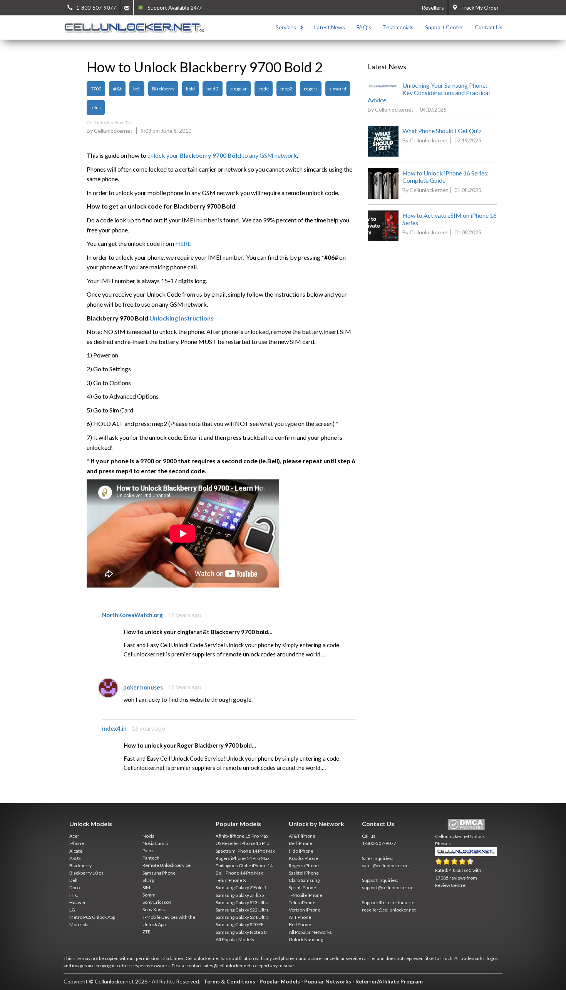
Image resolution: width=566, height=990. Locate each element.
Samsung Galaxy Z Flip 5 (240, 895)
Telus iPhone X (231, 880)
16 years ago (184, 614)
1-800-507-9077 (379, 843)
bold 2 (212, 89)
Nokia (148, 836)
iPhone (76, 843)
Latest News (329, 27)
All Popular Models (235, 939)
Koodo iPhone (303, 858)
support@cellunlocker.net (388, 887)
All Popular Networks (310, 932)
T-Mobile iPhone (305, 895)
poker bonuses (143, 686)
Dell (73, 880)
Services (286, 27)
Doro (74, 887)
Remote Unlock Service (166, 865)
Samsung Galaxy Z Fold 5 (241, 887)
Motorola (79, 924)
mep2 (286, 89)
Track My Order (478, 7)
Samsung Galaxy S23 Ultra (242, 902)
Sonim (149, 895)
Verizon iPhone (304, 910)
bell (137, 89)
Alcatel (76, 851)
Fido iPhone (301, 851)
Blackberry (163, 89)
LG (72, 910)
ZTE (146, 932)
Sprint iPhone (302, 887)
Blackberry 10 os (86, 873)
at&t (117, 89)
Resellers (433, 7)
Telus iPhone (302, 902)
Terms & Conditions (229, 981)
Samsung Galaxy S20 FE (240, 924)
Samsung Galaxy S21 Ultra (242, 917)
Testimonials (398, 27)
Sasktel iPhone (304, 873)
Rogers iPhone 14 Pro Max (243, 858)
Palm (147, 850)
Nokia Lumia (155, 843)
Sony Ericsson (156, 902)
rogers (311, 89)
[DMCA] (466, 825)
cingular (238, 89)
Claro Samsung (304, 880)
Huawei (77, 902)
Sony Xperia (154, 909)
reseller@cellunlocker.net (389, 910)
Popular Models (280, 981)
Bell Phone (300, 924)
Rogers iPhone (304, 865)
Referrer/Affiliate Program (389, 981)
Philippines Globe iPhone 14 (244, 865)
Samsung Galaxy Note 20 (241, 932)
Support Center (444, 27)
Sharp (148, 880)
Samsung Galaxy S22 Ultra (242, 910)
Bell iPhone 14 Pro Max (239, 873)
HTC (73, 895)
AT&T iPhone (302, 836)
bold (190, 89)
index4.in (114, 728)
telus (95, 107)
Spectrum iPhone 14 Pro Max (245, 851)
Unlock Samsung (306, 939)
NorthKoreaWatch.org (132, 614)
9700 (95, 89)
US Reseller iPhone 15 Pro (242, 843)
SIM (146, 887)
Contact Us (488, 27)
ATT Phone (300, 917)
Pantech (150, 858)
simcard (337, 89)
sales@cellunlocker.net (386, 865)
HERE (183, 243)
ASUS (74, 858)
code (263, 89)
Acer (74, 836)
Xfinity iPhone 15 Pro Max (242, 836)
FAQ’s (364, 27)
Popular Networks (327, 981)
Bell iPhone (300, 843)
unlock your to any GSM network (222, 155)
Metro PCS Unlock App (92, 917)
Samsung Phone (159, 873)
